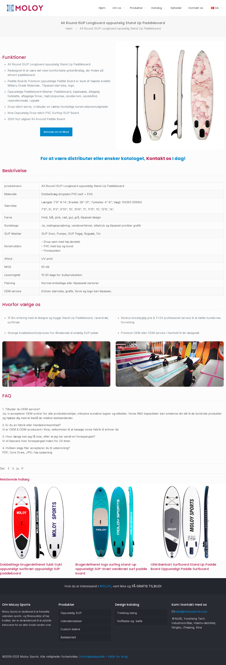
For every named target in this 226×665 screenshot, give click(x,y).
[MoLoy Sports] (25, 8)
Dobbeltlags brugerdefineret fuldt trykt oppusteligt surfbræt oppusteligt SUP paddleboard (31, 568)
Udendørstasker (71, 621)
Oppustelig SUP (71, 613)
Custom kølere (70, 629)
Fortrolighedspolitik (92, 656)
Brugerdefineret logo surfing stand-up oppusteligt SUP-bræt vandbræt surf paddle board (111, 568)
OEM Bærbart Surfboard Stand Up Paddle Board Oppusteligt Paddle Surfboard (183, 566)
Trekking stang (127, 613)
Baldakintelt (68, 637)
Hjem (69, 28)
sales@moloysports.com (190, 611)
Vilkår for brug (117, 656)
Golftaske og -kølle (129, 621)
